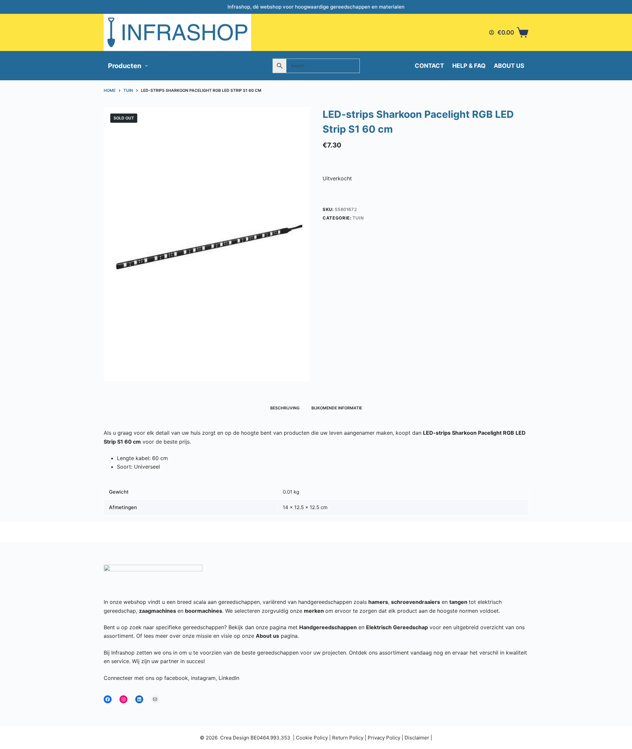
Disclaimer (417, 738)
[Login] (491, 32)
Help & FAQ (469, 65)
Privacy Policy (384, 738)
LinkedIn (229, 678)
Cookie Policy (312, 738)
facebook (176, 678)
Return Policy (347, 738)
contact (429, 65)
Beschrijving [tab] (285, 407)
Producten (124, 66)
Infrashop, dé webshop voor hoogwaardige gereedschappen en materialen (316, 7)
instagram (203, 678)
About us (509, 65)
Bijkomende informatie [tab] (336, 407)
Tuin (358, 217)
